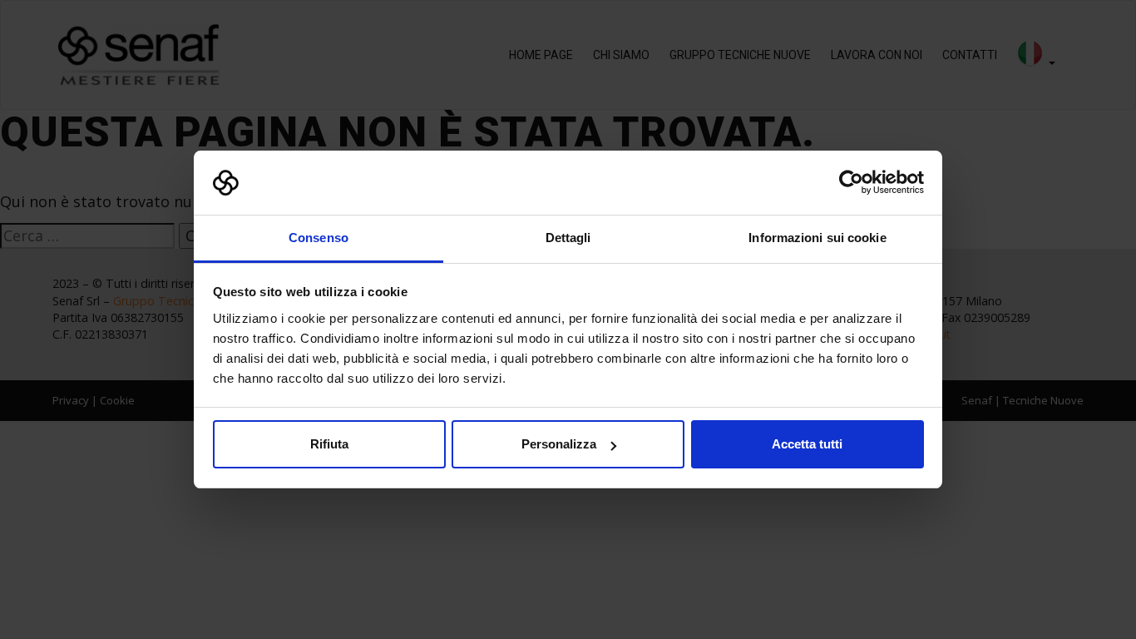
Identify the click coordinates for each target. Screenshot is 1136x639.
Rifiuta (329, 444)
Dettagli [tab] (568, 237)
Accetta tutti (807, 444)
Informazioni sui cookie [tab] (817, 237)
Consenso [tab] (318, 237)
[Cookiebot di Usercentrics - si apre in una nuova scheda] (851, 183)
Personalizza (558, 444)
